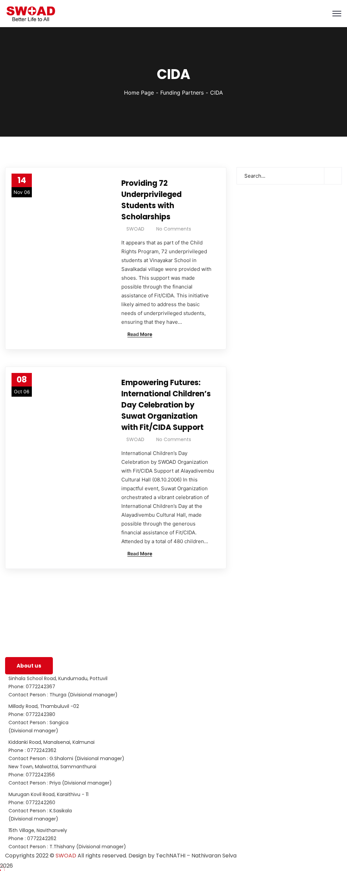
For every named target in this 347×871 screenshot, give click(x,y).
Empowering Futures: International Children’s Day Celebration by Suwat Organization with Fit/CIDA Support (166, 405)
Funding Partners (182, 92)
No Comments (173, 228)
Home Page (139, 92)
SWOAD (135, 228)
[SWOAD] (30, 13)
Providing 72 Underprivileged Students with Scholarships (151, 200)
